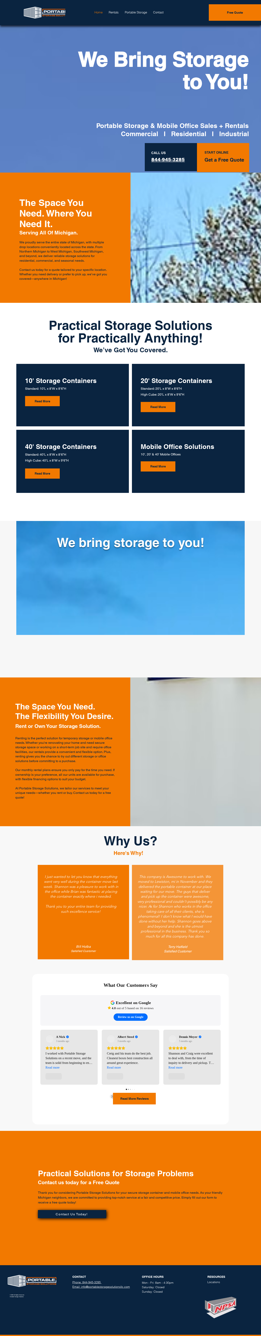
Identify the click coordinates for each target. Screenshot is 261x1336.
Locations (213, 1282)
